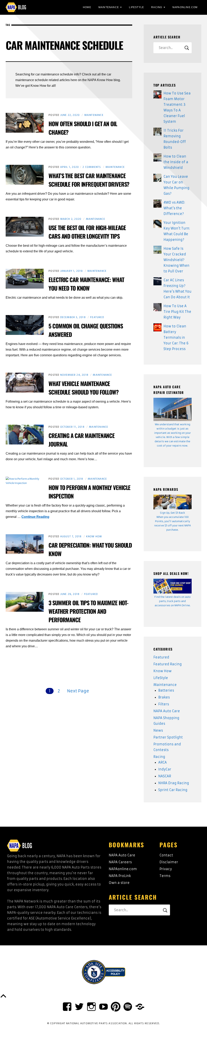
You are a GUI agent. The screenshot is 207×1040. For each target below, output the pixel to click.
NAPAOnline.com (185, 7)
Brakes (164, 697)
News (158, 730)
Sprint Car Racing (172, 790)
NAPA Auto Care (166, 711)
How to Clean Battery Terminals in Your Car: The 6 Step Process (176, 337)
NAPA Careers (120, 862)
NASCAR (164, 776)
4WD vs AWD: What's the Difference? (174, 208)
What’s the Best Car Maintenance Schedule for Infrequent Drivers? (89, 179)
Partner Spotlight (168, 737)
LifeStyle (136, 7)
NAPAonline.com (123, 869)
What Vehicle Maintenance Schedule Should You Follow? (84, 387)
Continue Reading (35, 516)
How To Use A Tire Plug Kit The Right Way (177, 311)
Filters (163, 704)
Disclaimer (168, 862)
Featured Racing (167, 664)
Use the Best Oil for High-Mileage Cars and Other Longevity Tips (87, 231)
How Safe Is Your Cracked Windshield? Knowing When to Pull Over (176, 260)
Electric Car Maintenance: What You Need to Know (86, 283)
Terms (164, 876)
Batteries (166, 690)
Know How (94, 536)
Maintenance (108, 7)
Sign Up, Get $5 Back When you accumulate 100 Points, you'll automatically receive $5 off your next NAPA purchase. (172, 521)
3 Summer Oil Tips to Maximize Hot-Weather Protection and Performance (88, 611)
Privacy (165, 869)
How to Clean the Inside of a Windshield (176, 162)
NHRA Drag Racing (173, 783)
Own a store (119, 883)
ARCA (162, 762)
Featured (97, 317)
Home (87, 7)
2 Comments (91, 166)
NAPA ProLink (120, 876)
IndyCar (164, 769)
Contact (166, 855)
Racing (156, 7)
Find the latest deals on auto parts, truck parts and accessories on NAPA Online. (172, 601)
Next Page (78, 690)
